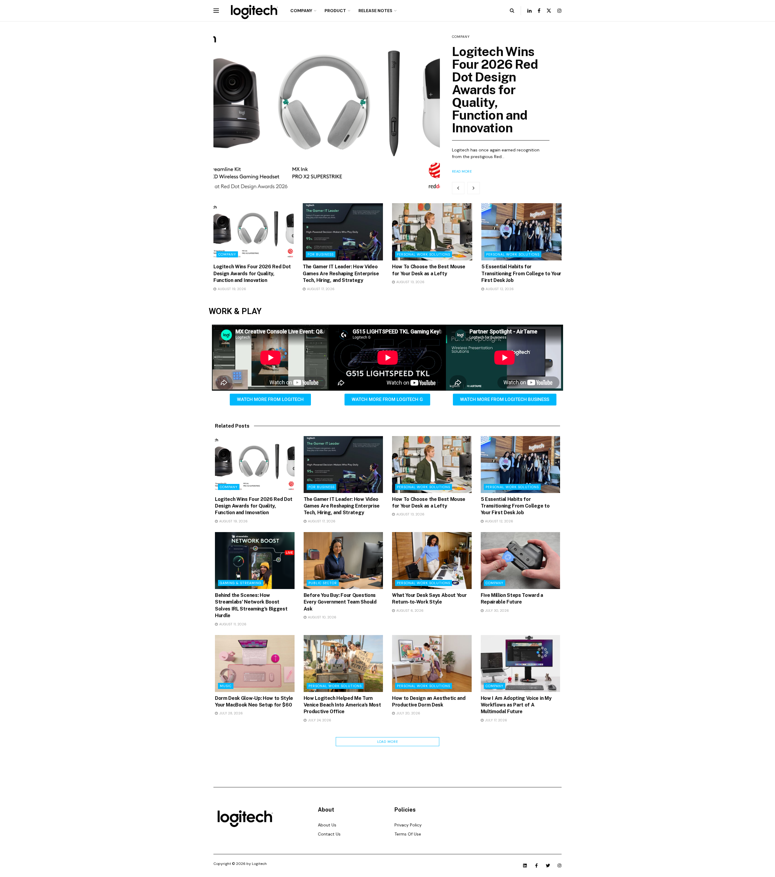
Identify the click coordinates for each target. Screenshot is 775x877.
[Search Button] (512, 10)
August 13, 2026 (409, 282)
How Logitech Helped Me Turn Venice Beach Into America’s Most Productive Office (342, 705)
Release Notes (375, 10)
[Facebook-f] (536, 865)
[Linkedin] (525, 865)
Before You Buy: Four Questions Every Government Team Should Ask (340, 602)
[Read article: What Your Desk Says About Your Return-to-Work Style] (432, 560)
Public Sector (322, 583)
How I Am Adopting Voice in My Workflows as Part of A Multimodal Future (516, 705)
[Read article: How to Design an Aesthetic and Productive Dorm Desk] (432, 663)
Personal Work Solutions (423, 254)
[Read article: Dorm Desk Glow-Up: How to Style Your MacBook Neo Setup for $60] (255, 663)
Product (335, 10)
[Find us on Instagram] (559, 11)
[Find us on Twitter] (548, 11)
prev (458, 188)
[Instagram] (559, 865)
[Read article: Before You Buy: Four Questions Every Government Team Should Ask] (343, 560)
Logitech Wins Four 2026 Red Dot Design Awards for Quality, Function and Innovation (495, 89)
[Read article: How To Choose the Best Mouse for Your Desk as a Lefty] (432, 231)
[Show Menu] (216, 10)
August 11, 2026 (232, 624)
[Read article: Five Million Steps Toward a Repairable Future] (520, 560)
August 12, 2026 (499, 289)
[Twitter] (548, 865)
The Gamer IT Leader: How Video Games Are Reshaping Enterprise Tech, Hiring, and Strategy (341, 273)
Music (226, 686)
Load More (387, 742)
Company (301, 10)
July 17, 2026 (495, 720)
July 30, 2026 (496, 610)
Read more (462, 171)
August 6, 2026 (409, 610)
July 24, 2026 (319, 720)
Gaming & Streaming (241, 583)
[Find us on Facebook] (539, 11)
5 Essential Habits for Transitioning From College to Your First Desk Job (521, 273)
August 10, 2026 (321, 617)
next (473, 188)
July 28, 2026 (230, 713)
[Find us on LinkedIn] (529, 11)
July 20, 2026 (407, 713)
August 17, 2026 (320, 289)
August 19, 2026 (231, 289)
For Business (321, 254)
